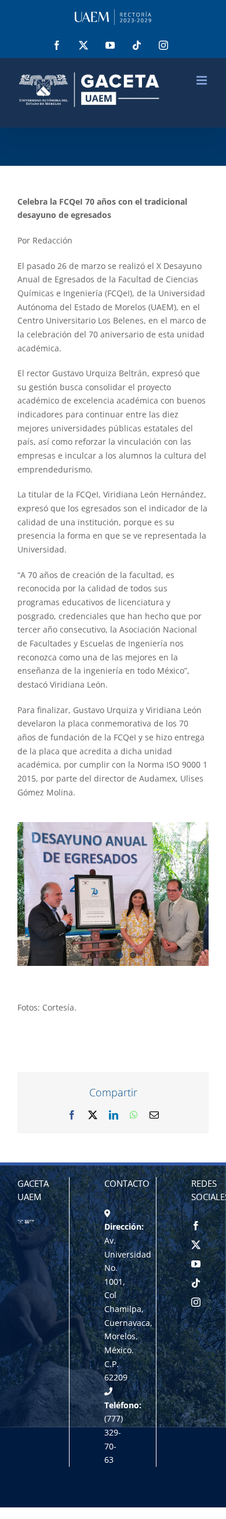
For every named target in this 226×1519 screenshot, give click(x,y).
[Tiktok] (196, 1283)
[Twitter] (196, 1244)
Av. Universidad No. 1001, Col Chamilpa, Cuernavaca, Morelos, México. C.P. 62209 (128, 1309)
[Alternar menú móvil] (202, 80)
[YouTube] (196, 1264)
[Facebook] (196, 1225)
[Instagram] (196, 1302)
